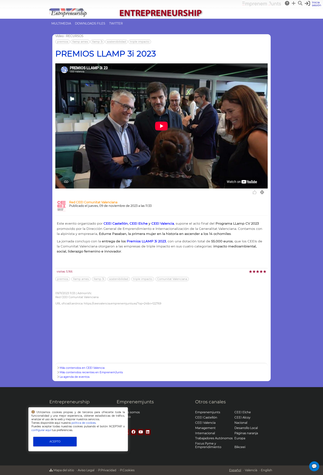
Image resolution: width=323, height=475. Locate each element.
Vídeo (59, 36)
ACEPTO (55, 441)
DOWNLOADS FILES (90, 23)
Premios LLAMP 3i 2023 (146, 241)
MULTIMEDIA (61, 23)
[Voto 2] (254, 271)
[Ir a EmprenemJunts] (261, 5)
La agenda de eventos (75, 377)
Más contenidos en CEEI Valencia (82, 368)
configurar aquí (41, 430)
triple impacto (139, 41)
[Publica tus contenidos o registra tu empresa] (294, 3)
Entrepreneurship (69, 401)
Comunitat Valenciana (172, 279)
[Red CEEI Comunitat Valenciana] (61, 210)
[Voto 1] (251, 271)
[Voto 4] (261, 271)
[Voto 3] (258, 271)
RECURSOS (74, 36)
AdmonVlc (84, 293)
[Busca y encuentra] (300, 3)
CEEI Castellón (116, 223)
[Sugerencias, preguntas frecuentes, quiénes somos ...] (287, 3)
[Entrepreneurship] (161, 17)
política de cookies (83, 422)
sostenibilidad (116, 41)
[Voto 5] (265, 271)
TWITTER (116, 23)
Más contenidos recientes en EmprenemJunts (91, 372)
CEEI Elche (139, 223)
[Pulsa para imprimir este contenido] (262, 192)
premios (62, 41)
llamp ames (80, 41)
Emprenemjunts (135, 401)
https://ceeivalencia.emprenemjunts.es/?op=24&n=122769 (122, 303)
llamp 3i (97, 41)
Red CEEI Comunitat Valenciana (93, 202)
